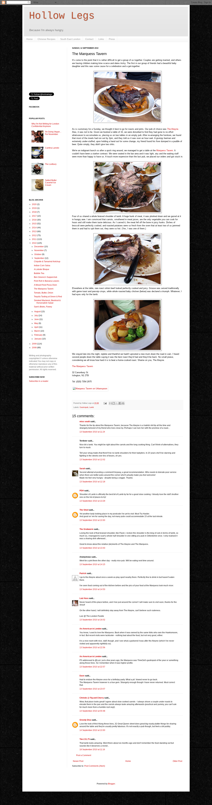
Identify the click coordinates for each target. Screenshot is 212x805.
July (36, 315)
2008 (34, 347)
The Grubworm (86, 529)
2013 (34, 231)
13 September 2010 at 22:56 (92, 647)
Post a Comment (83, 755)
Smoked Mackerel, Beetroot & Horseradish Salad (47, 301)
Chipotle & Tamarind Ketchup (47, 261)
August (37, 311)
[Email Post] (105, 403)
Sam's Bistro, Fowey (43, 307)
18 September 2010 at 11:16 (92, 749)
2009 (34, 344)
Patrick (83, 573)
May (36, 323)
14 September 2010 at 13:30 (92, 730)
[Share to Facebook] (120, 403)
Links (101, 39)
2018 (34, 212)
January (38, 339)
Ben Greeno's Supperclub (45, 277)
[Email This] (110, 403)
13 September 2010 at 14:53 (92, 589)
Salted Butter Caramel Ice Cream (51, 182)
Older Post (177, 761)
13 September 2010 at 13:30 (92, 520)
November (39, 250)
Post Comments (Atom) (94, 766)
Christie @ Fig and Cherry (92, 698)
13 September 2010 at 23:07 (92, 689)
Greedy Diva (85, 720)
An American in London (91, 629)
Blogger (111, 784)
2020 (34, 204)
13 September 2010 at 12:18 (92, 482)
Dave (82, 676)
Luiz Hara (84, 598)
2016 (34, 220)
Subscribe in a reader (38, 381)
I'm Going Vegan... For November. (53, 133)
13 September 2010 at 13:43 (92, 548)
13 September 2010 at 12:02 (92, 459)
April (36, 327)
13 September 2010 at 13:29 (92, 501)
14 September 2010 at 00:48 (92, 711)
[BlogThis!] (113, 403)
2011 (34, 239)
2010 (34, 243)
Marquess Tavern (164, 150)
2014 (34, 227)
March (37, 331)
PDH (82, 490)
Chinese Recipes (46, 39)
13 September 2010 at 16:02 (92, 620)
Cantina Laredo (52, 148)
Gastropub (84, 407)
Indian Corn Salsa (42, 265)
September (39, 258)
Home (29, 39)
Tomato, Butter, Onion (43, 293)
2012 (34, 235)
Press (112, 39)
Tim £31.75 (85, 739)
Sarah (82, 468)
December (39, 246)
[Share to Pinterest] (123, 403)
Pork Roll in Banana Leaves (46, 281)
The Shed (84, 510)
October (38, 254)
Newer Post (78, 761)
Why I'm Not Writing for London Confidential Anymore (45, 125)
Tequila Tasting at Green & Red (48, 296)
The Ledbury (50, 164)
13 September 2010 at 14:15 (92, 564)
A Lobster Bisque (41, 269)
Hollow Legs (62, 16)
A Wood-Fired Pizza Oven (45, 285)
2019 (34, 208)
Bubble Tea (39, 273)
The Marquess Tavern (82, 366)
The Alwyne (172, 129)
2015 (34, 223)
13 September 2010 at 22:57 (92, 667)
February (38, 335)
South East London (70, 39)
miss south (85, 421)
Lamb (91, 407)
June (36, 319)
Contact (89, 39)
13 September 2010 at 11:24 (92, 432)
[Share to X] (116, 403)
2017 (34, 216)
